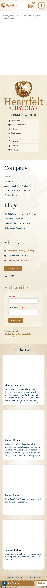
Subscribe (16, 320)
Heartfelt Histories (13, 218)
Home (5, 15)
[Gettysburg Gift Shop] (16, 255)
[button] (13, 268)
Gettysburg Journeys (14, 228)
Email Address (15, 307)
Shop (12, 15)
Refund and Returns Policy (17, 190)
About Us (8, 181)
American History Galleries (17, 186)
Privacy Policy (11, 195)
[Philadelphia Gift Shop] (16, 260)
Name (11, 296)
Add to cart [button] (12, 74)
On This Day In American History (20, 214)
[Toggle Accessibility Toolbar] (4, 583)
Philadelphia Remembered (17, 223)
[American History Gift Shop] (19, 250)
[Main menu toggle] (41, 5)
